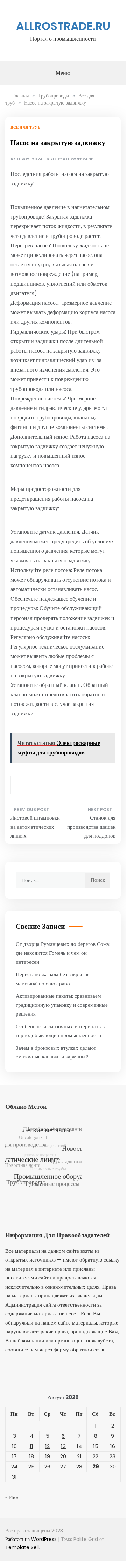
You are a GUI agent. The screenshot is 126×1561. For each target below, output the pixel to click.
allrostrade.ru (63, 26)
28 (79, 1466)
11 (31, 1446)
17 (14, 1456)
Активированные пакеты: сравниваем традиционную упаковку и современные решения (62, 1004)
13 (63, 1446)
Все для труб (25, 127)
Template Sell (22, 1547)
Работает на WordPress (31, 1539)
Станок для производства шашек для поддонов (91, 826)
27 (63, 1466)
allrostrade (78, 159)
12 (47, 1446)
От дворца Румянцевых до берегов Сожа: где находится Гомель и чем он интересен (63, 953)
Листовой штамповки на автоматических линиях (35, 826)
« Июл (12, 1497)
